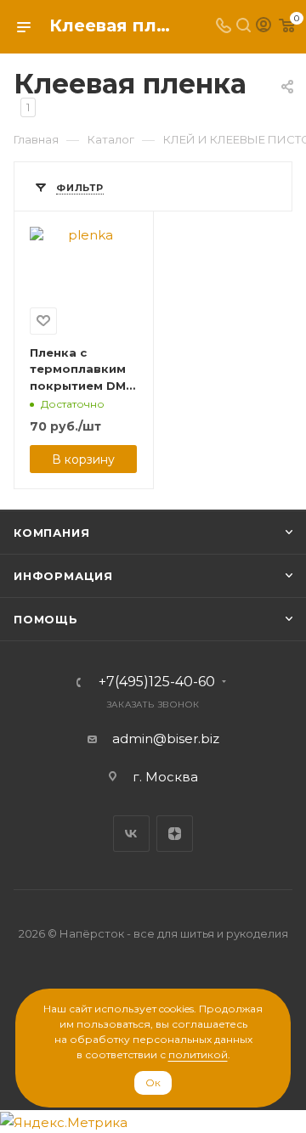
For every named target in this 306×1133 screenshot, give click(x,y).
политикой (198, 1054)
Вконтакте (131, 833)
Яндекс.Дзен (174, 833)
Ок (153, 1082)
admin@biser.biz (165, 738)
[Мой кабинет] (263, 27)
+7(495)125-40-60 (157, 682)
